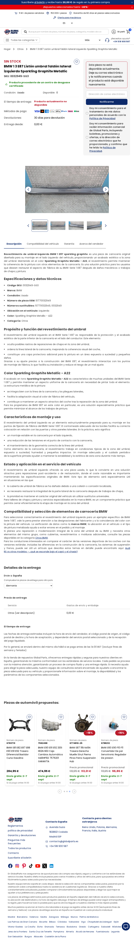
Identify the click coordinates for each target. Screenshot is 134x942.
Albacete (38, 936)
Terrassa (60, 926)
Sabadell (105, 926)
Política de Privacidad (102, 118)
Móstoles (116, 926)
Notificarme (107, 101)
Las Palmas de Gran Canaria (22, 921)
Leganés (115, 931)
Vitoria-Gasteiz (15, 926)
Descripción (14, 243)
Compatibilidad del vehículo (43, 243)
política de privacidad (20, 830)
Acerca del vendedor (91, 243)
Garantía (69, 243)
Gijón (116, 921)
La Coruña (30, 926)
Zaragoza (54, 916)
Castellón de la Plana (55, 936)
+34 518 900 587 (58, 846)
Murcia (74, 916)
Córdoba (62, 921)
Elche (39, 926)
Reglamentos (15, 825)
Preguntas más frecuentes (16, 841)
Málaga (65, 916)
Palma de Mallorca (89, 916)
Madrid (11, 916)
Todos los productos (19, 848)
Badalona (72, 926)
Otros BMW (41, 537)
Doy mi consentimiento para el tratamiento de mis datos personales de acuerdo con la (107, 113)
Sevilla (43, 916)
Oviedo (82, 926)
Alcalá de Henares (85, 931)
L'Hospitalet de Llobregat (100, 921)
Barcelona (22, 916)
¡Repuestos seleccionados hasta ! (65, 7)
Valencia (33, 916)
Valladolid (74, 921)
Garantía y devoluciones (22, 835)
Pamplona (59, 931)
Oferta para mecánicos (69, 17)
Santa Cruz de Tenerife (40, 931)
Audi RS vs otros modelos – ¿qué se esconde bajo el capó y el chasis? (67, 550)
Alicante (43, 921)
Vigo (83, 921)
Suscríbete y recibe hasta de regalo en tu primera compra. (65, 2)
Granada (49, 926)
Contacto (13, 853)
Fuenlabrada (102, 931)
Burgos (28, 936)
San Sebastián (15, 936)
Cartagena (93, 926)
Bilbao (52, 921)
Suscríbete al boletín (19, 857)
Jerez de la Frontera (17, 931)
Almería (70, 931)
